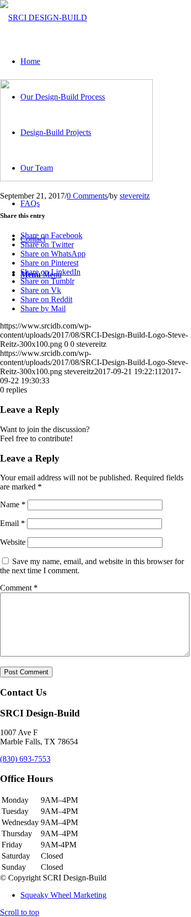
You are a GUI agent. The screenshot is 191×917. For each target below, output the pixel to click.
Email (12, 523)
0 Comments (87, 195)
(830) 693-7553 (25, 759)
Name (12, 504)
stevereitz (135, 195)
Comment (19, 587)
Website (12, 542)
